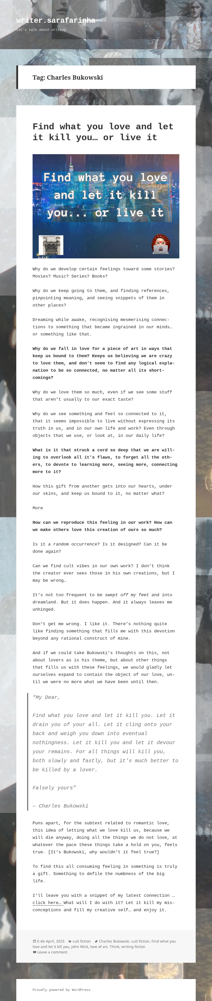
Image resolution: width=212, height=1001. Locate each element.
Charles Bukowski (114, 941)
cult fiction (82, 941)
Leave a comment (52, 952)
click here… (48, 902)
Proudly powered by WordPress (61, 990)
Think (114, 946)
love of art (99, 946)
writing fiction (133, 946)
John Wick (79, 946)
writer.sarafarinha (55, 21)
